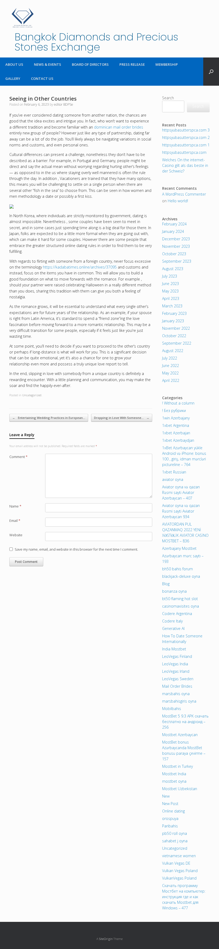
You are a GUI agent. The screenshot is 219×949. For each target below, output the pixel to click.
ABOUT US (14, 64)
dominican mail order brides (118, 127)
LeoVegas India (175, 663)
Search (168, 97)
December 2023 (176, 238)
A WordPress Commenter (184, 194)
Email (14, 520)
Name (15, 506)
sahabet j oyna (174, 840)
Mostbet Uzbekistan (179, 788)
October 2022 (174, 335)
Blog (166, 583)
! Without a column (178, 403)
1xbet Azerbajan (176, 432)
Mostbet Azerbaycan (180, 734)
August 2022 (172, 350)
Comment (18, 456)
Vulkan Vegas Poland (180, 870)
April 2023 (170, 298)
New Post (170, 803)
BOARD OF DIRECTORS (90, 64)
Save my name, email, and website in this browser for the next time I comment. (76, 549)
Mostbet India (174, 773)
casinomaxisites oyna (180, 606)
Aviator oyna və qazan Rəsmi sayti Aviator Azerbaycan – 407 (181, 492)
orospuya (170, 818)
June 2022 (170, 365)
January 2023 (173, 320)
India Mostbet (174, 648)
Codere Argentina (177, 613)
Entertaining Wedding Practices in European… (48, 418)
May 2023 (170, 291)
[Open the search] (211, 71)
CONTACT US (42, 78)
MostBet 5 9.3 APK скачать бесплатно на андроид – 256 (185, 721)
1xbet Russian (174, 471)
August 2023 (172, 268)
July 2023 (169, 276)
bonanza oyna (174, 591)
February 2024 (174, 223)
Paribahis (170, 825)
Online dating (173, 811)
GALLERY (12, 78)
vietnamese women (179, 855)
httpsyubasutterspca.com (184, 152)
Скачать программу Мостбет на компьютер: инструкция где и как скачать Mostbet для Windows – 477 (183, 896)
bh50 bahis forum (177, 568)
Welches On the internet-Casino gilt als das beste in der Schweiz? (185, 165)
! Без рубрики (174, 410)
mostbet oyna (174, 781)
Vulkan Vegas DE (176, 863)
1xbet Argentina (175, 425)
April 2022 (170, 380)
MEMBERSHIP (166, 64)
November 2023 (176, 246)
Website (15, 535)
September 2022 (176, 343)
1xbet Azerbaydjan (178, 440)
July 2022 (169, 358)
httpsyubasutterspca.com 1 (186, 144)
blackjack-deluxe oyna (181, 576)
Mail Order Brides (177, 686)
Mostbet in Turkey (177, 766)
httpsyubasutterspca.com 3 (186, 130)
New (166, 796)
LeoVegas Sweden (177, 678)
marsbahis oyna (176, 693)
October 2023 (174, 253)
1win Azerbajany (176, 417)
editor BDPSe (63, 104)
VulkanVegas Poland (179, 878)
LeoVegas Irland (175, 671)
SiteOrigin (106, 939)
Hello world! (178, 200)
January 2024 (173, 231)
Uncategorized (31, 395)
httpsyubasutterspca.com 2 (186, 137)
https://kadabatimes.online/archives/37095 (80, 267)
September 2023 (176, 261)
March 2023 (172, 305)
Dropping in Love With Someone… (121, 418)
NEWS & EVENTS (47, 64)
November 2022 (176, 328)
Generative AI (173, 628)
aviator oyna (172, 479)
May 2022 (170, 373)
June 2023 (170, 283)
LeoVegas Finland (177, 656)
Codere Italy (172, 621)
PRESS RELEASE (132, 64)
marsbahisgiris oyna (179, 701)
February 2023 (174, 313)
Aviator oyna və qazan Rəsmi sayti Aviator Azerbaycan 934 (181, 511)
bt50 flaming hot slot (180, 598)
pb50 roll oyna (174, 833)
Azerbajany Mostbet (179, 548)
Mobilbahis (171, 708)
